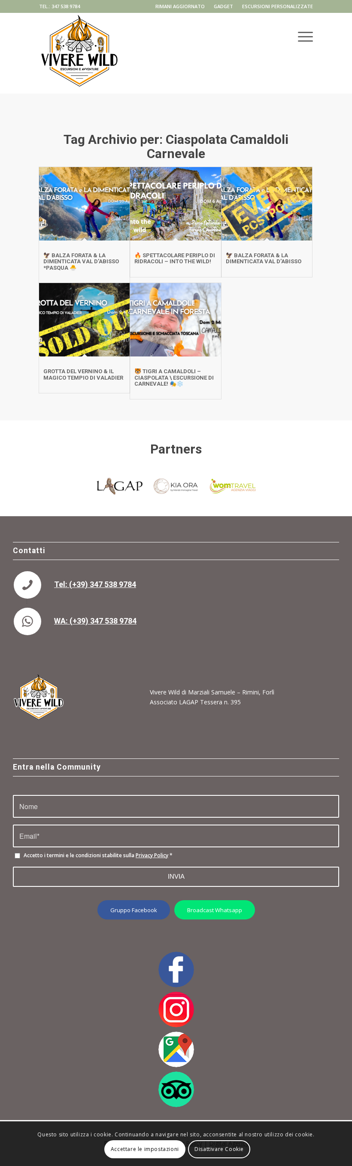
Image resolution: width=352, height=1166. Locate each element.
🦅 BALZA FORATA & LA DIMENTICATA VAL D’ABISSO (263, 258)
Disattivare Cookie (219, 1149)
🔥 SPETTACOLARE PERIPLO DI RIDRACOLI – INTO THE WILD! (174, 258)
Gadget (223, 6)
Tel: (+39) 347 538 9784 (95, 584)
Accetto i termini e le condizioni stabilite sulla (98, 855)
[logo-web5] (79, 34)
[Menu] (301, 32)
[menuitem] (180, 6)
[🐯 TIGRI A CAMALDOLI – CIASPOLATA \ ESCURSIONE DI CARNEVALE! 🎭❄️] (175, 319)
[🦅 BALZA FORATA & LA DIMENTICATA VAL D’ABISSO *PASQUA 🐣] (84, 204)
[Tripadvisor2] (176, 1089)
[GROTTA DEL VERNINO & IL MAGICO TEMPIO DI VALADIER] (84, 319)
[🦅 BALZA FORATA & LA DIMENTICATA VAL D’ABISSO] (267, 204)
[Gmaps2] (176, 1049)
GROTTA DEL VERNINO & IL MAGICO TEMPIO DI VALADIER (83, 374)
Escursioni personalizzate (277, 6)
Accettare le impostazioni (145, 1149)
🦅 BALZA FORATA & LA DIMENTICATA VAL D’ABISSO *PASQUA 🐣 (81, 261)
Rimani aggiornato (180, 6)
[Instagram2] (176, 1009)
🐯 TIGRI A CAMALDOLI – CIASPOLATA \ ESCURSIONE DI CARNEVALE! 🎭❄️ (174, 377)
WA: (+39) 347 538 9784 (95, 620)
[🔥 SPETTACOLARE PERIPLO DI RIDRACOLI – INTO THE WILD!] (175, 204)
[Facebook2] (176, 969)
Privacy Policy (152, 855)
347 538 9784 (66, 6)
